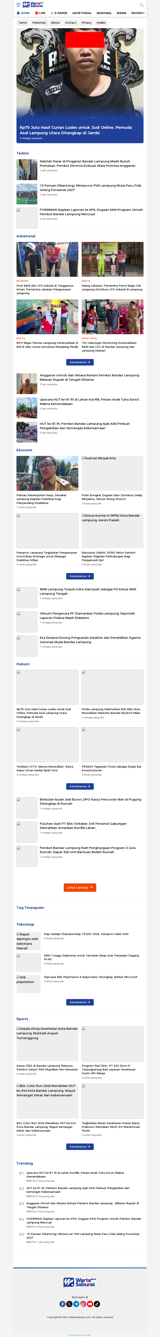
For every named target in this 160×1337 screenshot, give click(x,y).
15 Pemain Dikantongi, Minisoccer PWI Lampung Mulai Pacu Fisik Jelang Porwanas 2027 (90, 188)
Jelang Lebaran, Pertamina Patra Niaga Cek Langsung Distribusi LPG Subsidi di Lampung (112, 287)
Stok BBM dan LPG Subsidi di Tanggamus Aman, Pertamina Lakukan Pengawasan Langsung (45, 289)
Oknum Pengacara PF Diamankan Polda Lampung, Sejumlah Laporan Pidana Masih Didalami (87, 616)
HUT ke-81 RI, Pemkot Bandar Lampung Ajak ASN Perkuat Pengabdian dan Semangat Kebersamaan (85, 426)
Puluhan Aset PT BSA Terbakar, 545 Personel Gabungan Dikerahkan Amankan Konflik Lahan (83, 826)
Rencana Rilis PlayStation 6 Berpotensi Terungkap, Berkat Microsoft (91, 977)
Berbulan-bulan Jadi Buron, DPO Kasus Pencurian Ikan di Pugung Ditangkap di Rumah (90, 802)
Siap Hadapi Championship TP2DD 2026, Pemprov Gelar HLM (86, 934)
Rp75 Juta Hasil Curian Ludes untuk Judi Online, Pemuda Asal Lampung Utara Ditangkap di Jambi (76, 130)
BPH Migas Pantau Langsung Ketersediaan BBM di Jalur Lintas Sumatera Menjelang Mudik (47, 344)
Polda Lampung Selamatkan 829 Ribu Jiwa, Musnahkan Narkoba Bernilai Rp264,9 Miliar (111, 711)
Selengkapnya (78, 362)
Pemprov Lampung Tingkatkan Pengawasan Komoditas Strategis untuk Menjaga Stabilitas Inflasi (46, 556)
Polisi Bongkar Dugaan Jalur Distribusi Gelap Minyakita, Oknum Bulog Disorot (112, 497)
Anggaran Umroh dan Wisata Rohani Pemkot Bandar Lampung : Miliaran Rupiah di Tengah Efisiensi (90, 377)
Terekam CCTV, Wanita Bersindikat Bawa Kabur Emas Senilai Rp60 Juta (44, 768)
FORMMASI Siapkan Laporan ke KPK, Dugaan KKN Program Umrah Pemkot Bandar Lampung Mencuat (91, 212)
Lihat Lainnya (78, 887)
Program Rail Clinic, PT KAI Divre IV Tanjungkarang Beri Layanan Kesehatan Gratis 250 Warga (109, 1069)
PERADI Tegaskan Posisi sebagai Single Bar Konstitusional (111, 768)
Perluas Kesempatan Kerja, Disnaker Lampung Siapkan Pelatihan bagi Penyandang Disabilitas (41, 498)
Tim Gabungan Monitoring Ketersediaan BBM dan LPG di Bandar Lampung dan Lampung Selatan (109, 346)
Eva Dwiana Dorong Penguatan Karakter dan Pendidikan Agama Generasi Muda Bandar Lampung (90, 640)
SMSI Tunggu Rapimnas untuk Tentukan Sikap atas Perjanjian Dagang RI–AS (91, 957)
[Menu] (17, 4)
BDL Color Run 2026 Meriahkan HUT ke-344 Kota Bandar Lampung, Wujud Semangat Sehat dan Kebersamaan (46, 1126)
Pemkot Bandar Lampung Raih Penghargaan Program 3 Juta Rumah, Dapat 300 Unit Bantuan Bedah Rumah (88, 850)
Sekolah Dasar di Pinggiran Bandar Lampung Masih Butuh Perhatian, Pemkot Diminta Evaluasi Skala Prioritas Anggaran (87, 163)
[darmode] (142, 4)
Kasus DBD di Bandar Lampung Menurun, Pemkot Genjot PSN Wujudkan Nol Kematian (47, 1067)
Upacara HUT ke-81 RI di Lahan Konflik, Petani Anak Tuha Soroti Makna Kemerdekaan (89, 402)
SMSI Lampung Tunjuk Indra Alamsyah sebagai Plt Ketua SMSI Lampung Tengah (88, 591)
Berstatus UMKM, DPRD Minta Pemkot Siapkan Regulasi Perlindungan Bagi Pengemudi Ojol (109, 556)
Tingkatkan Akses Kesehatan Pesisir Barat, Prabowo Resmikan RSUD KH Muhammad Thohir (111, 1126)
